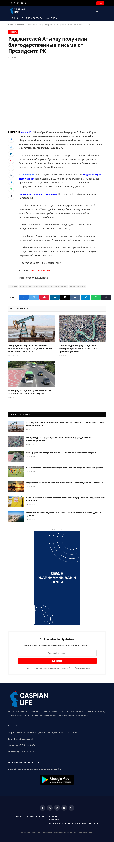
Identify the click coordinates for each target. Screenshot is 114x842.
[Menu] (102, 11)
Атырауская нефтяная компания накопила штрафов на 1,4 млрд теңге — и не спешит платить (31, 348)
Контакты (51, 18)
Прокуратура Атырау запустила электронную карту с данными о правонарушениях (78, 348)
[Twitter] (11, 146)
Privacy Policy (74, 668)
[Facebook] (11, 139)
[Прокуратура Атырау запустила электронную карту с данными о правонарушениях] (82, 328)
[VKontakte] (11, 175)
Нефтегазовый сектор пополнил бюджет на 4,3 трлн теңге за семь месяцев (64, 483)
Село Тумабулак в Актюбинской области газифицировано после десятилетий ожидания (65, 499)
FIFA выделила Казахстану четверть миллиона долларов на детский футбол (64, 468)
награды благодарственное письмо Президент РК (43, 286)
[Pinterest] (11, 161)
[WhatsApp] (11, 189)
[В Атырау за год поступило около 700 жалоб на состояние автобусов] (31, 374)
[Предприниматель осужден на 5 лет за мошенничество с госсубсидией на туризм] (16, 516)
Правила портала (32, 18)
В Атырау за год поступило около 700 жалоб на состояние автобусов (30, 392)
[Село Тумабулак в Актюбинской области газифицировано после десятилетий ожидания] (16, 501)
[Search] (97, 11)
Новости (13, 32)
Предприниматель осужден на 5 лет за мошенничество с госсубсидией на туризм (63, 514)
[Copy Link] (11, 196)
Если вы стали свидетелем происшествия (73, 824)
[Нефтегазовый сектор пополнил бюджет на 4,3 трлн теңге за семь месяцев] (16, 486)
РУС (100, 3)
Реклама (54, 819)
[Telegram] (11, 182)
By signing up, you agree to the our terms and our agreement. (58, 668)
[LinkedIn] (11, 154)
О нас (15, 18)
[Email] (11, 168)
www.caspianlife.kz (41, 270)
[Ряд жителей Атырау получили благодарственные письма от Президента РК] (57, 94)
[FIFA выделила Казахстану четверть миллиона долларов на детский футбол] (16, 471)
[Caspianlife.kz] (17, 10)
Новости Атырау (77, 286)
